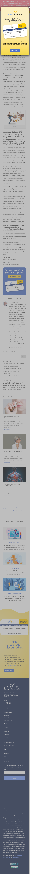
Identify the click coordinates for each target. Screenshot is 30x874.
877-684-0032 (14, 46)
